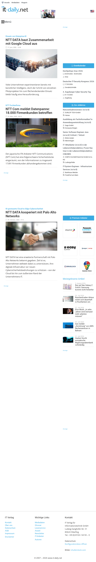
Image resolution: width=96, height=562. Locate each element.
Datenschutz (10, 528)
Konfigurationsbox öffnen (76, 544)
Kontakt (8, 522)
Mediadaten (40, 522)
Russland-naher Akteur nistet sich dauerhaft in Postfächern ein (84, 299)
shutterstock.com (78, 550)
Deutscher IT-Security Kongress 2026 (78, 81)
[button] (6, 22)
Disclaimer (9, 537)
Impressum (9, 533)
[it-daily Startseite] (19, 9)
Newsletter (39, 533)
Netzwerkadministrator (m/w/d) (76, 110)
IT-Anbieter (39, 536)
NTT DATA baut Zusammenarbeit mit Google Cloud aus (30, 42)
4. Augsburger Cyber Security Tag (77, 92)
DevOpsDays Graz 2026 (73, 71)
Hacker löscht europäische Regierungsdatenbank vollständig (84, 341)
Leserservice (40, 528)
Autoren (38, 539)
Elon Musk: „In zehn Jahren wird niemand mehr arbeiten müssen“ (83, 312)
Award (37, 531)
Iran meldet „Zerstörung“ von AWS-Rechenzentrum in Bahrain (84, 327)
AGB (7, 531)
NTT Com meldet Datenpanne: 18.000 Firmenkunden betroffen (29, 111)
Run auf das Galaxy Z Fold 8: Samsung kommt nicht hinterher (84, 287)
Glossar (38, 525)
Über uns (8, 525)
